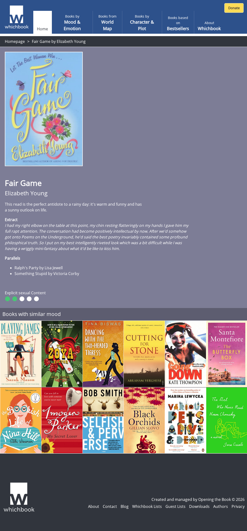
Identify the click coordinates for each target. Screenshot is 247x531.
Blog (125, 506)
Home (42, 29)
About (93, 506)
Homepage (15, 41)
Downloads (199, 506)
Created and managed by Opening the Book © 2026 (198, 499)
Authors (220, 506)
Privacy (238, 506)
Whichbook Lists (147, 506)
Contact (110, 506)
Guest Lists (175, 506)
